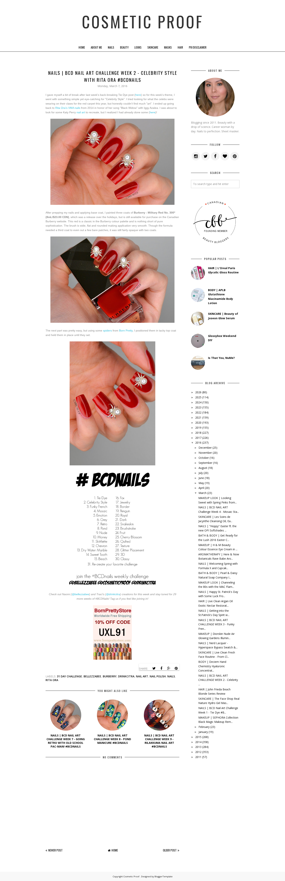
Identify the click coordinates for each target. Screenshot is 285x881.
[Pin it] (176, 668)
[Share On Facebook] (161, 668)
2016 (198, 442)
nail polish (158, 676)
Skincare (152, 47)
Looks (138, 47)
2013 (198, 747)
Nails (111, 47)
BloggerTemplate (164, 876)
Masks (168, 47)
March (202, 493)
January (203, 732)
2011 (198, 757)
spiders (107, 330)
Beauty (124, 47)
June (201, 478)
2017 (198, 438)
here (138, 94)
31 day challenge (69, 676)
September (205, 463)
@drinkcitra (113, 594)
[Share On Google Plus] (169, 668)
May (201, 483)
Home (82, 47)
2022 (198, 412)
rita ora (52, 680)
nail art (81, 112)
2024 (198, 402)
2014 (198, 742)
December (205, 447)
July (201, 473)
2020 (198, 422)
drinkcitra (126, 676)
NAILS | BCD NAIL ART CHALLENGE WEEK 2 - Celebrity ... (218, 680)
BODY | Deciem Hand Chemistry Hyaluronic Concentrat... (212, 666)
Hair (180, 47)
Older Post (170, 850)
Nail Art (142, 676)
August (203, 468)
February (204, 727)
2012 (198, 752)
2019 (198, 427)
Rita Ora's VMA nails (67, 107)
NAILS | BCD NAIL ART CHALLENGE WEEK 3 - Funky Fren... (216, 624)
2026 (198, 392)
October (204, 458)
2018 (198, 432)
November (205, 452)
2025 (198, 397)
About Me (96, 47)
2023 (198, 407)
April (201, 488)
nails (171, 676)
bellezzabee (92, 676)
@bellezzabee (80, 594)
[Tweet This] (154, 668)
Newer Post (55, 850)
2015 (198, 737)
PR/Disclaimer (197, 47)
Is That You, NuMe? (221, 358)
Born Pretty (126, 330)
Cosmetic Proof (142, 21)
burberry (110, 676)
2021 (198, 417)
